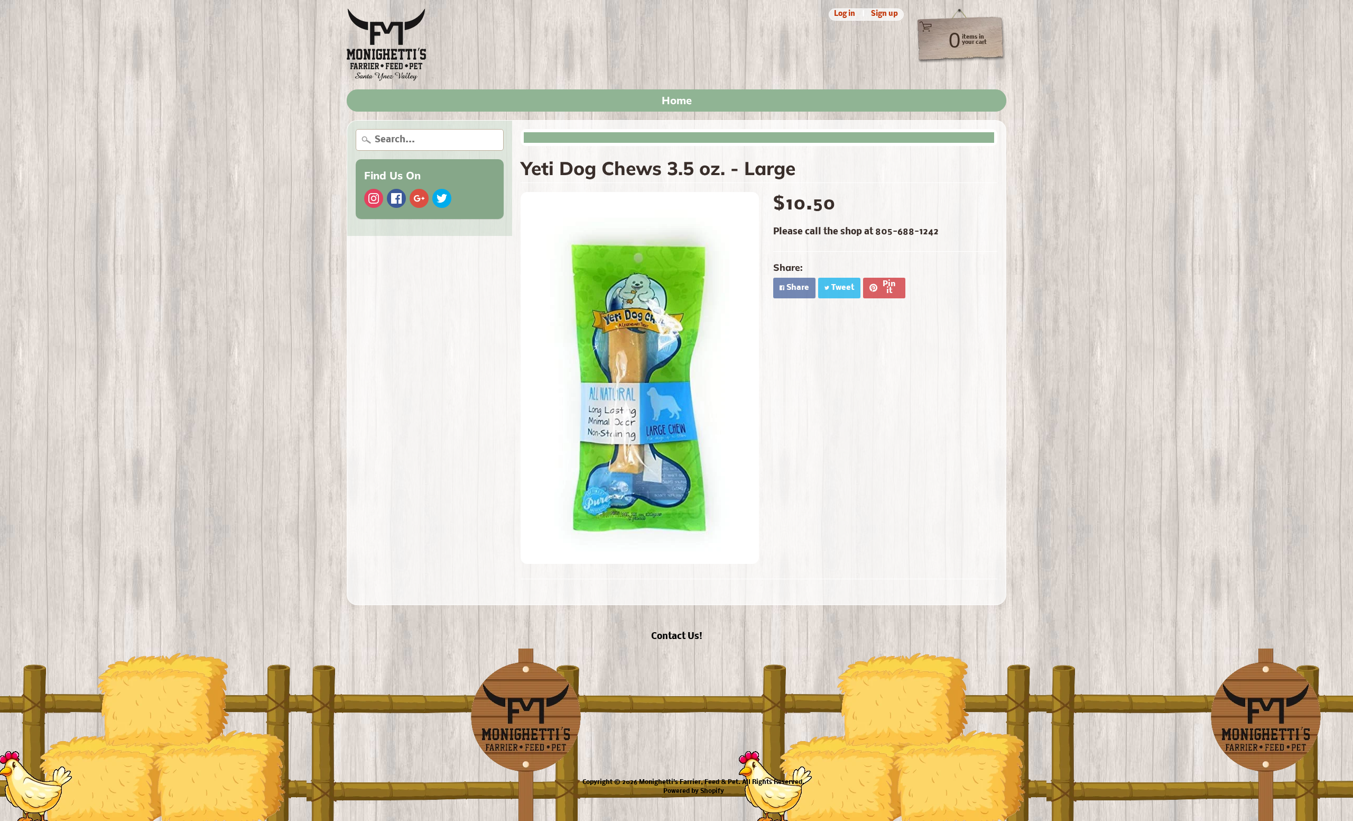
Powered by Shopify (693, 791)
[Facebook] (396, 198)
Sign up (884, 14)
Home (677, 100)
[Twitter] (441, 198)
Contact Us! (676, 637)
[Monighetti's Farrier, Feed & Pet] (386, 44)
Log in (844, 14)
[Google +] (419, 198)
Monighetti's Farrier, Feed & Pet (688, 782)
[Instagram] (373, 198)
